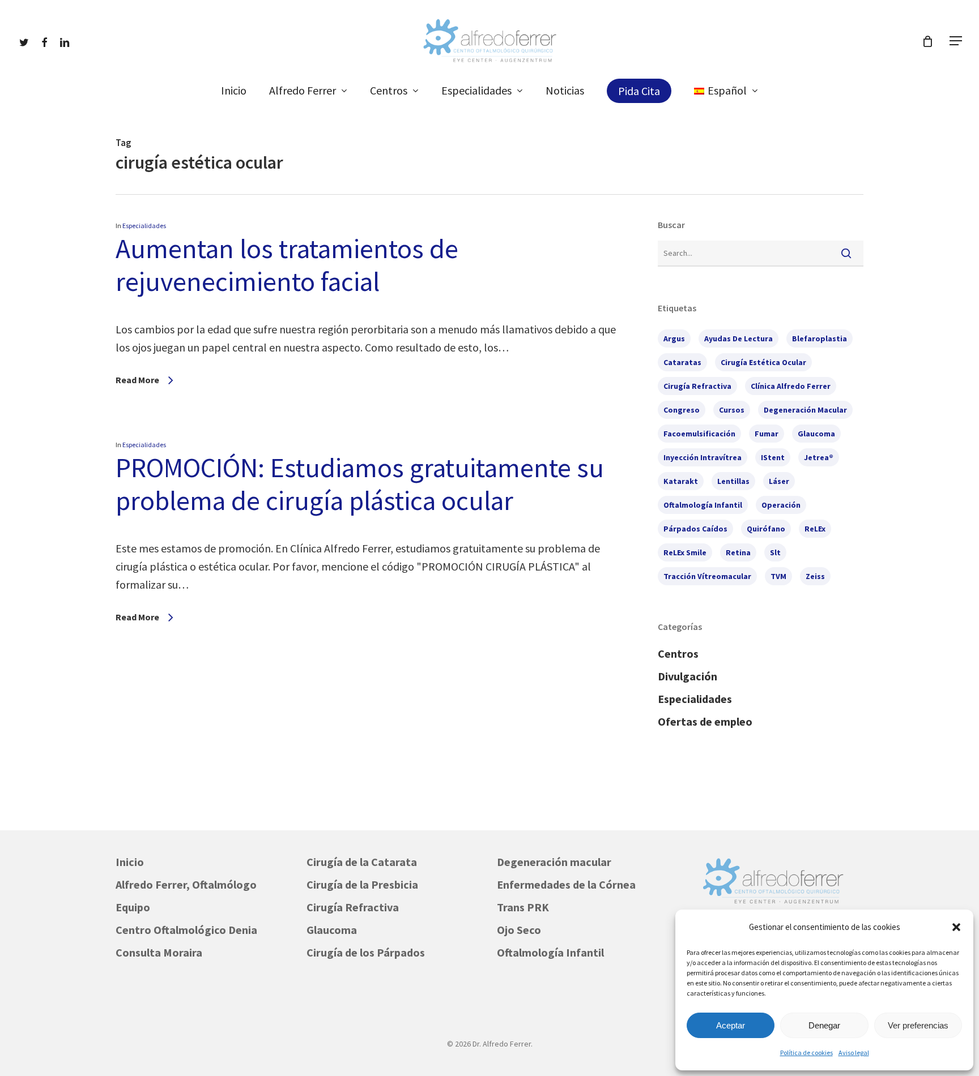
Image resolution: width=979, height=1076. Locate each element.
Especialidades (144, 225)
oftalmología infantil (702, 505)
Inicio (130, 862)
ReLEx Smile (684, 552)
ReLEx (815, 529)
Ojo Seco (519, 930)
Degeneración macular (554, 862)
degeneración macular (805, 410)
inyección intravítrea (702, 457)
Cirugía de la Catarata (362, 862)
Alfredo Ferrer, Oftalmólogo (186, 884)
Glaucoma (332, 930)
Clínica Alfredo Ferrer (791, 386)
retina (738, 552)
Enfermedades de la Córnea (566, 884)
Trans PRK (523, 907)
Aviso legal (853, 1052)
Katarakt (680, 481)
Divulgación (687, 676)
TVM (778, 576)
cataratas (682, 362)
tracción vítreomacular (707, 576)
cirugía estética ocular (763, 362)
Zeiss (815, 576)
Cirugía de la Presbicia (362, 884)
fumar (766, 433)
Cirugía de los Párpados (366, 952)
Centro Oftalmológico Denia (186, 930)
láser (779, 481)
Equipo (133, 907)
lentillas (733, 481)
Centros (678, 653)
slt (775, 552)
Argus (674, 338)
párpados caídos (695, 529)
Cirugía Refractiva (353, 907)
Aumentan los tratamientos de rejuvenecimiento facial (287, 265)
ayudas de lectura (738, 338)
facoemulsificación (699, 433)
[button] (956, 927)
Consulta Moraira (159, 952)
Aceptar (730, 1025)
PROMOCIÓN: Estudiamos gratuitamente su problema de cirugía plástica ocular (360, 484)
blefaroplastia (819, 338)
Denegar (824, 1025)
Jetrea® (818, 457)
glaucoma (816, 433)
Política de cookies (806, 1052)
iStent (773, 457)
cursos (731, 410)
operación (781, 505)
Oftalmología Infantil (550, 952)
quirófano (766, 529)
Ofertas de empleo (705, 721)
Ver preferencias (918, 1025)
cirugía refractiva (697, 386)
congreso (681, 410)
